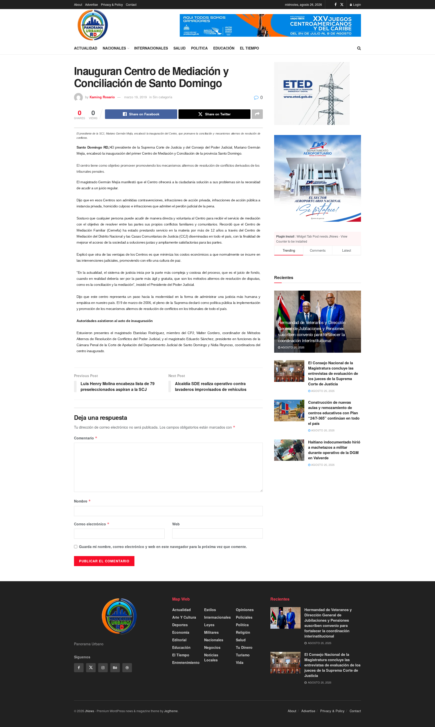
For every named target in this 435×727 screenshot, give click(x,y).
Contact (131, 4)
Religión (243, 632)
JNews (89, 711)
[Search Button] (359, 48)
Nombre (82, 501)
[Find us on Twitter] (342, 4)
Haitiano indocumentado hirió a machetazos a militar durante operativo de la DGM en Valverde (334, 450)
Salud (179, 48)
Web (176, 523)
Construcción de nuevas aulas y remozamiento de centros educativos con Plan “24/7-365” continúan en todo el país (333, 412)
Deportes (180, 624)
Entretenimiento (186, 662)
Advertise (91, 4)
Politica (199, 48)
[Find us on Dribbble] (127, 667)
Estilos (210, 609)
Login (356, 4)
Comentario (85, 437)
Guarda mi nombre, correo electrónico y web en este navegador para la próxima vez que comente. (163, 546)
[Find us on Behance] (115, 667)
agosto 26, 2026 (292, 347)
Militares (211, 632)
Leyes (209, 624)
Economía (180, 632)
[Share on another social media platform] (257, 114)
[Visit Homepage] (93, 25)
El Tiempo (249, 48)
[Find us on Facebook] (336, 4)
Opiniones (245, 609)
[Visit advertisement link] (270, 25)
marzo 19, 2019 (135, 97)
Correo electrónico (92, 523)
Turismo (243, 654)
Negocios (212, 647)
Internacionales (151, 48)
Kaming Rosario (102, 97)
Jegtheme (171, 711)
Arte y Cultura (184, 617)
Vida (239, 662)
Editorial (179, 639)
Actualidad (85, 48)
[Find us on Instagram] (103, 667)
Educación (223, 48)
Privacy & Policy (112, 4)
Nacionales (114, 48)
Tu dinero (244, 647)
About (78, 4)
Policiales (244, 617)
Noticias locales (211, 657)
